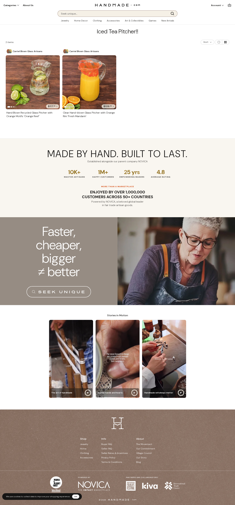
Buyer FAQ (106, 444)
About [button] (140, 438)
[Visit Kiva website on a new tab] (150, 486)
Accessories (113, 20)
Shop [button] (83, 438)
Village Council (144, 453)
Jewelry (65, 20)
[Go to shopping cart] (229, 5)
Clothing (97, 20)
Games (152, 20)
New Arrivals (167, 20)
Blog (138, 462)
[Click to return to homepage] (117, 5)
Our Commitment (145, 448)
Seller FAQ (106, 448)
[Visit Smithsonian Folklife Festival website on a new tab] (131, 486)
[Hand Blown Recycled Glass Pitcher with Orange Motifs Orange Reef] (33, 82)
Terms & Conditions (111, 462)
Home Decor (81, 20)
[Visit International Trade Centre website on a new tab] (174, 486)
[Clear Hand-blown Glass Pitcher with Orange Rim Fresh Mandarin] (89, 82)
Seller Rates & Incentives (114, 453)
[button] (11, 5)
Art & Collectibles (134, 20)
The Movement (144, 444)
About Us (28, 5)
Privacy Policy (108, 457)
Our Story (141, 457)
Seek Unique (62, 292)
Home (83, 448)
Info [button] (103, 438)
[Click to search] (173, 13)
